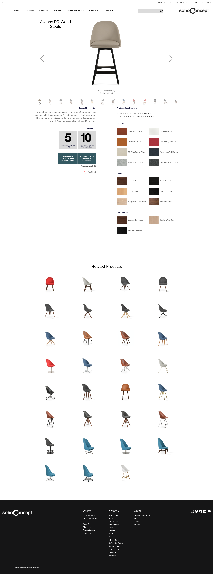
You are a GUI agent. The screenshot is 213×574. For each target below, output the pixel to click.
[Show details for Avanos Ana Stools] (87, 391)
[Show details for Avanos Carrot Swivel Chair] (125, 282)
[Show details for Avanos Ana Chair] (50, 310)
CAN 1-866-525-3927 (90, 518)
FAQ (135, 518)
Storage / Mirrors (115, 546)
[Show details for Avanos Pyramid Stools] (87, 418)
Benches (112, 534)
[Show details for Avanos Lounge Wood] (163, 445)
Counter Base (122, 212)
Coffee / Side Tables (116, 543)
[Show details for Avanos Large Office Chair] (87, 472)
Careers (137, 521)
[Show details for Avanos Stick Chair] (87, 310)
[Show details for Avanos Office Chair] (50, 391)
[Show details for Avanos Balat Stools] (125, 472)
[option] (106, 57)
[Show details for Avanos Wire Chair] (163, 364)
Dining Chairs (113, 515)
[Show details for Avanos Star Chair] (163, 282)
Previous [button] (42, 57)
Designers (112, 555)
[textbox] (150, 11)
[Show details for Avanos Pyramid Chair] (125, 310)
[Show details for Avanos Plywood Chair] (163, 337)
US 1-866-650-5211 (164, 2)
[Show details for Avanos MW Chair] (125, 337)
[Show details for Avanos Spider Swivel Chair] (163, 310)
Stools (111, 518)
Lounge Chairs (114, 524)
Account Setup (198, 2)
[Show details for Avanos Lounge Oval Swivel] (50, 472)
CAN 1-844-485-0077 (182, 2)
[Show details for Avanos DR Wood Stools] (125, 391)
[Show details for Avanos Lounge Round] (125, 445)
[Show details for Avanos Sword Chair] (50, 337)
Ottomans (112, 531)
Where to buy (87, 527)
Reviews (137, 524)
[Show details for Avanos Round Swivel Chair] (50, 364)
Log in (209, 2)
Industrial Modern (115, 549)
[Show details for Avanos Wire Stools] (163, 418)
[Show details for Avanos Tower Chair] (125, 364)
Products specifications (127, 108)
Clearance (112, 552)
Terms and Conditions (142, 515)
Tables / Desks (114, 540)
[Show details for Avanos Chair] (87, 282)
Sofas (111, 528)
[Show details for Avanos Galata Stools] (163, 391)
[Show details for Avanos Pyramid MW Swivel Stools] (125, 418)
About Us (86, 524)
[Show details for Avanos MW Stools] (50, 418)
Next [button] (171, 57)
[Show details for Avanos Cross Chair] (87, 337)
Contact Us (87, 533)
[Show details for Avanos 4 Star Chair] (87, 364)
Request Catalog (89, 530)
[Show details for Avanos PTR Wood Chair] (50, 282)
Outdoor (111, 537)
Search (161, 10)
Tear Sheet (92, 172)
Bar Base (120, 173)
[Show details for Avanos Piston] (50, 445)
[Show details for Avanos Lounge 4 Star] (87, 445)
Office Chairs (113, 521)
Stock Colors (122, 124)
